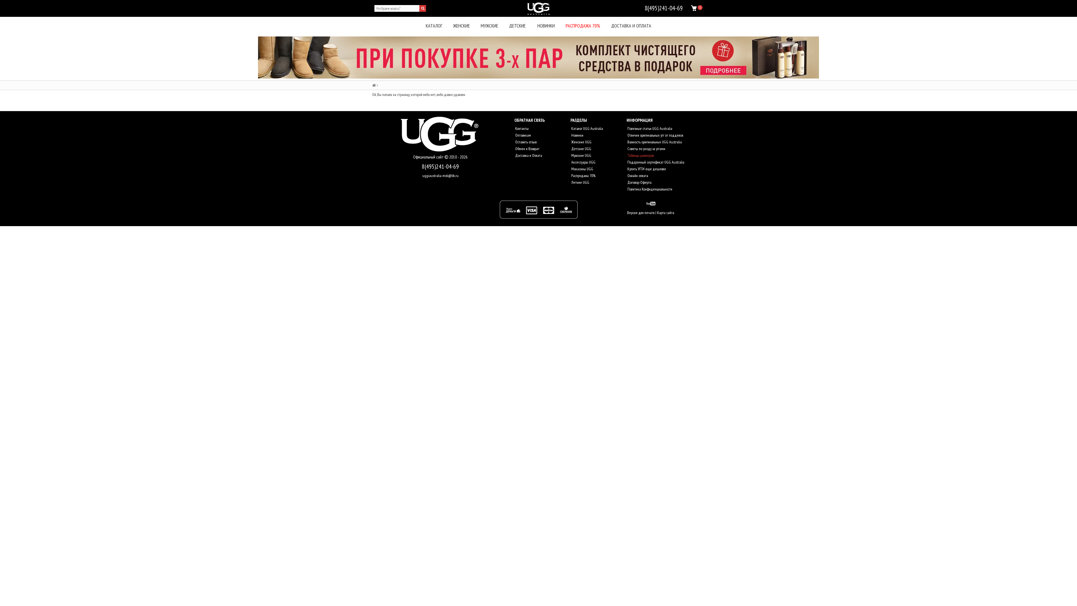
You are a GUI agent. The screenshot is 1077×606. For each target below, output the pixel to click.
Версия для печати (641, 212)
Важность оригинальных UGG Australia (654, 141)
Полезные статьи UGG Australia (649, 128)
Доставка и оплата (631, 25)
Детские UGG (580, 148)
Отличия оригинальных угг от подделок (655, 135)
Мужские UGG (580, 155)
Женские (461, 25)
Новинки (546, 25)
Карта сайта (665, 212)
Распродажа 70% (583, 25)
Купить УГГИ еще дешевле (646, 168)
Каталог (434, 25)
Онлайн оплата (637, 175)
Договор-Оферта (639, 182)
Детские (517, 25)
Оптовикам (522, 135)
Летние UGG (579, 182)
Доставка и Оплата (528, 155)
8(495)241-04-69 (440, 166)
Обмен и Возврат (526, 148)
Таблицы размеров (640, 155)
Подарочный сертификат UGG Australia (655, 162)
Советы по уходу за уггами (646, 148)
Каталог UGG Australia (586, 128)
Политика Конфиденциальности (649, 189)
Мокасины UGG (581, 168)
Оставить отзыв (525, 141)
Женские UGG (581, 141)
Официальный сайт (429, 157)
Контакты (521, 128)
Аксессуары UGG (582, 162)
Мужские (489, 25)
